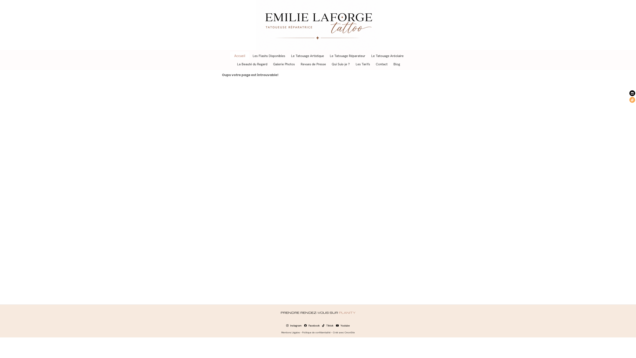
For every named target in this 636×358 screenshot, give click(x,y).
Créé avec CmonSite (344, 332)
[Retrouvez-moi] (632, 100)
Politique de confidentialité (316, 332)
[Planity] (632, 93)
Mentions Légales (290, 332)
